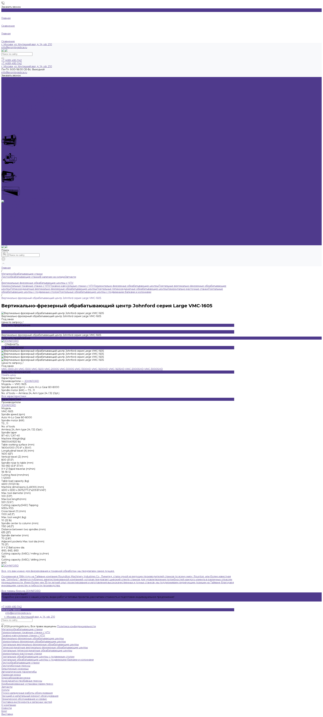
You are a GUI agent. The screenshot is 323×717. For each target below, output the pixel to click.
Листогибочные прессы (15, 665)
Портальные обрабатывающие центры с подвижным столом (37, 656)
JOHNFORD (31, 381)
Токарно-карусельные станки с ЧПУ (72, 285)
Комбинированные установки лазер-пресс (27, 683)
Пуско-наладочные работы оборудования (27, 231)
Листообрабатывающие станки (20, 276)
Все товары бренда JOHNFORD (21, 590)
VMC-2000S (52, 369)
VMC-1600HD (100, 369)
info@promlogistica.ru (14, 47)
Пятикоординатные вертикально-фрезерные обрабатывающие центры (53, 288)
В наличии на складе (52, 276)
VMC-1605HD (117, 369)
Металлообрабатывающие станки (22, 629)
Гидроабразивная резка (15, 677)
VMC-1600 (37, 369)
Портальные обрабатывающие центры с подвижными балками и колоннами (105, 292)
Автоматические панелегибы (19, 671)
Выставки (7, 225)
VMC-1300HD (83, 369)
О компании (8, 705)
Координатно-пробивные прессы (21, 680)
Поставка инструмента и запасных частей (26, 240)
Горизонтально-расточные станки (188, 288)
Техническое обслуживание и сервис (24, 237)
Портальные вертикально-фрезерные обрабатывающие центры (40, 644)
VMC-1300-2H (10, 369)
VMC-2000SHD (134, 369)
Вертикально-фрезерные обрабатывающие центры (32, 638)
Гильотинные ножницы (15, 668)
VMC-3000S (67, 369)
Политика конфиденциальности (76, 626)
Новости (6, 219)
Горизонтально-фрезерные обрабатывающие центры (126, 285)
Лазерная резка (11, 674)
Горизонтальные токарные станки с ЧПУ (25, 285)
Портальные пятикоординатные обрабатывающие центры (132, 288)
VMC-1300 (25, 369)
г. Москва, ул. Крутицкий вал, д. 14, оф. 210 (26, 44)
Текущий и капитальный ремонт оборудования (29, 234)
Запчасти (70, 276)
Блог (4, 222)
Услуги (5, 689)
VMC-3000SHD (153, 369)
